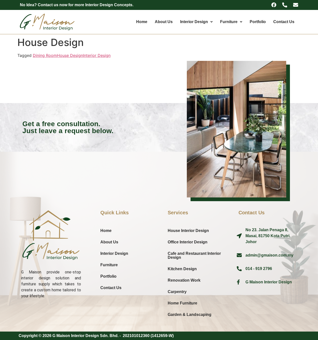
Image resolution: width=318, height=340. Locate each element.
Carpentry (177, 292)
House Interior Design (188, 230)
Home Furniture (182, 303)
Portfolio (258, 22)
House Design (70, 55)
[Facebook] (273, 4)
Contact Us (283, 22)
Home (141, 22)
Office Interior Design (187, 242)
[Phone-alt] (284, 4)
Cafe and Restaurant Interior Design (194, 255)
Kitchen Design (182, 269)
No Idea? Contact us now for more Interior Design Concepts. (76, 5)
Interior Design (194, 22)
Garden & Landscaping (189, 314)
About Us (164, 22)
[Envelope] (295, 4)
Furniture (229, 22)
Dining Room (45, 55)
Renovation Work (184, 280)
